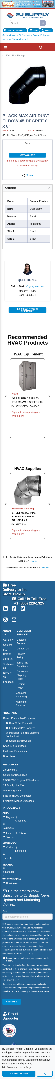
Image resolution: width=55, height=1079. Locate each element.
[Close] (45, 1074)
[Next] (49, 398)
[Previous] (6, 398)
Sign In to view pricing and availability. (27, 160)
